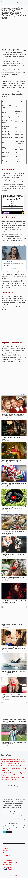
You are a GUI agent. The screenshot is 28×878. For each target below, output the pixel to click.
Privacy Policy (7, 867)
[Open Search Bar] (18, 2)
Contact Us (6, 855)
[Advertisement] (14, 34)
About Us (6, 848)
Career (5, 853)
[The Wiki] (4, 2)
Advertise (6, 850)
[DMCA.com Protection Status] (7, 832)
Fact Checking (7, 860)
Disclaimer (6, 858)
